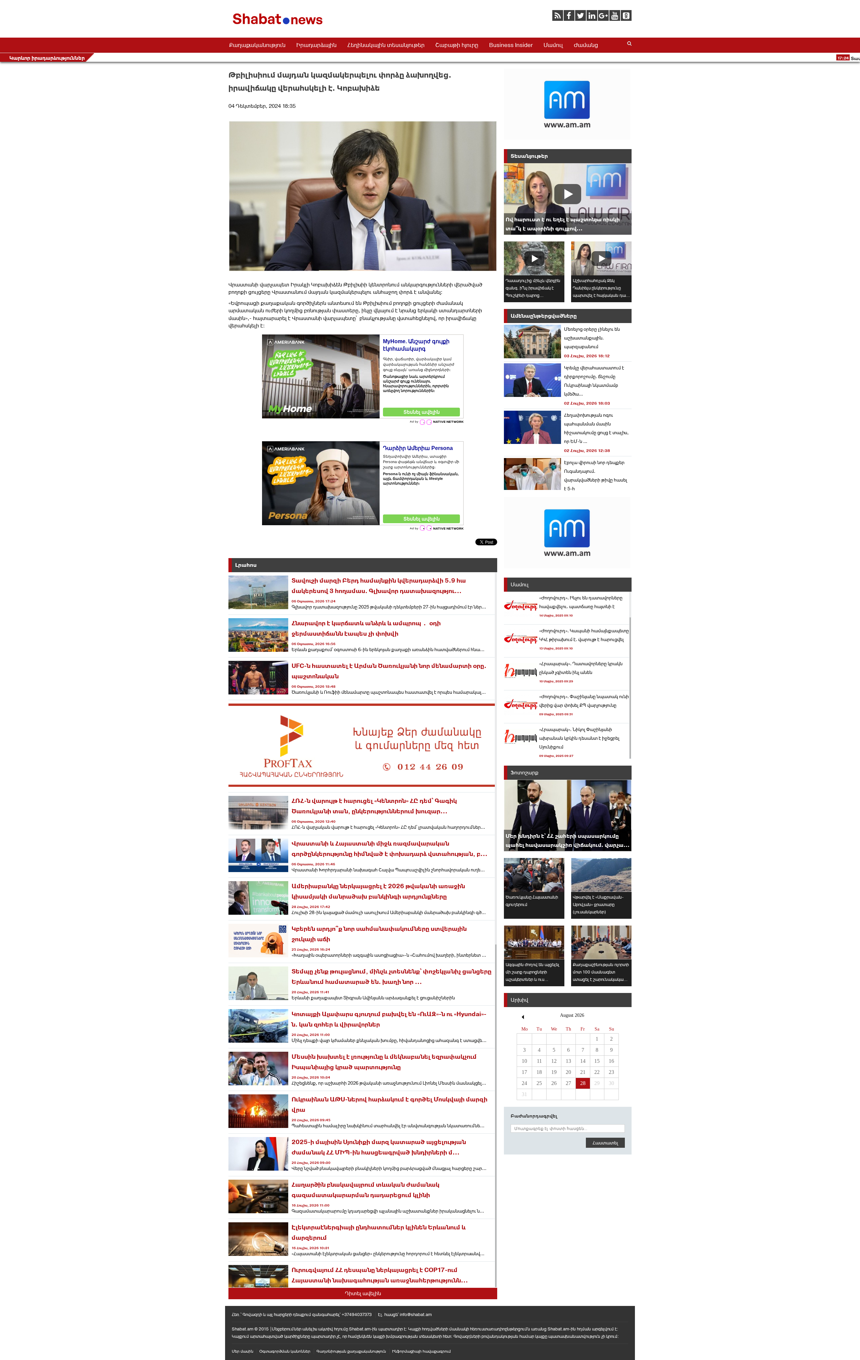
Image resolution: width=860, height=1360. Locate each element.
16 (611, 1061)
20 (568, 1072)
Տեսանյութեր (529, 156)
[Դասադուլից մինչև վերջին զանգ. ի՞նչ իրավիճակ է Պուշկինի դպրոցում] (534, 258)
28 (583, 1083)
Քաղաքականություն (257, 45)
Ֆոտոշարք (525, 772)
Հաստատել (605, 1142)
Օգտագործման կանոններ (284, 1351)
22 (597, 1072)
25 (539, 1083)
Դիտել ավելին (363, 1293)
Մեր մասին (242, 1351)
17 (524, 1072)
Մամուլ (553, 45)
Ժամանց (586, 45)
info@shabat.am (416, 1314)
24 (524, 1083)
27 (568, 1083)
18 (539, 1072)
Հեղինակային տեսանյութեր (386, 45)
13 (568, 1061)
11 (539, 1061)
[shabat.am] (278, 25)
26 (554, 1083)
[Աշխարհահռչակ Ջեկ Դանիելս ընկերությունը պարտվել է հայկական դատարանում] (601, 258)
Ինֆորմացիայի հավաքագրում (421, 1351)
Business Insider (511, 45)
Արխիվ (519, 999)
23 (611, 1072)
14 (583, 1061)
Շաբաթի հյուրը (456, 45)
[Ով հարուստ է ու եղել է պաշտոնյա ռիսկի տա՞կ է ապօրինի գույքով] (568, 199)
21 (583, 1072)
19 (554, 1072)
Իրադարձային (316, 45)
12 (554, 1061)
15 (597, 1061)
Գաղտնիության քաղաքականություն (351, 1351)
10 (524, 1061)
